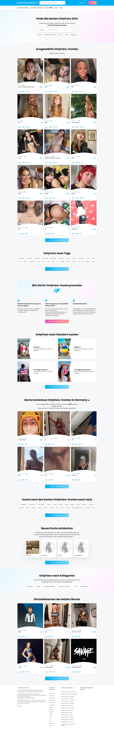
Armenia (91, 504)
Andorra (72, 504)
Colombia (65, 511)
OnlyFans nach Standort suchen (57, 387)
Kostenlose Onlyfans (22, 8)
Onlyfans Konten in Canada (67, 696)
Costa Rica (84, 511)
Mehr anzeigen (57, 269)
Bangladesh (23, 504)
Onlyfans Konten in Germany (67, 708)
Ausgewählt (30, 586)
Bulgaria (21, 511)
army (43, 261)
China (58, 511)
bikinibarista (44, 264)
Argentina (84, 504)
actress (68, 258)
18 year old (21, 258)
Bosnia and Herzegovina (77, 507)
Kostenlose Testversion (36, 8)
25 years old (45, 258)
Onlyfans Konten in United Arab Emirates (68, 725)
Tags (61, 8)
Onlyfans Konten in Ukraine (67, 698)
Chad (49, 511)
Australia (22, 507)
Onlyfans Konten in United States (68, 691)
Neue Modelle (83, 586)
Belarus (46, 507)
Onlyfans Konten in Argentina (68, 701)
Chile (54, 511)
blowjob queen (69, 264)
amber (93, 258)
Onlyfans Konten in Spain (67, 715)
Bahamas (34, 507)
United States (32, 504)
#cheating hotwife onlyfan (50, 34)
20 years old (37, 258)
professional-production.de (27, 3)
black (62, 264)
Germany (47, 8)
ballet (74, 261)
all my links (81, 258)
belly (21, 264)
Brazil (93, 507)
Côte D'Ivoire (92, 511)
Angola (78, 504)
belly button (27, 264)
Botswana (87, 507)
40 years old (53, 258)
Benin (62, 507)
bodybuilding (85, 264)
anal (20, 261)
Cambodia (27, 511)
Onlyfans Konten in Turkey (67, 722)
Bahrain (40, 507)
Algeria (66, 504)
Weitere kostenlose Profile (57, 486)
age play (74, 258)
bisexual (57, 264)
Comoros (72, 511)
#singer (66, 34)
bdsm (93, 261)
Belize (57, 507)
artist (48, 261)
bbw (83, 261)
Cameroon (42, 511)
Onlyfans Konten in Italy (66, 712)
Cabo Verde (35, 511)
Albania (61, 504)
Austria (27, 507)
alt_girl (87, 258)
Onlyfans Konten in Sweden (67, 717)
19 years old (29, 258)
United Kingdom (41, 504)
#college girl (74, 34)
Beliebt (38, 586)
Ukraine (49, 504)
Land (75, 586)
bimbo (51, 264)
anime (25, 261)
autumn (68, 261)
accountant (61, 258)
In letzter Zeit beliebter (57, 678)
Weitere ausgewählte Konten (57, 240)
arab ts (38, 261)
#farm (60, 34)
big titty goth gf (36, 264)
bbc (79, 261)
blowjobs (77, 264)
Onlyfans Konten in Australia (67, 703)
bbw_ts (88, 261)
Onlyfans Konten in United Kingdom (69, 694)
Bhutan (67, 507)
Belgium (52, 507)
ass (57, 261)
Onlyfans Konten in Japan (67, 710)
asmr (53, 261)
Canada (55, 504)
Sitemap (19, 706)
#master (39, 34)
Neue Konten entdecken (57, 562)
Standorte (81, 3)
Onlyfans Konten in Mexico (67, 719)
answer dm (31, 261)
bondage (92, 264)
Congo (77, 511)
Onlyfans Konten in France (67, 705)
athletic (62, 261)
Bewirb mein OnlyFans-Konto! (57, 321)
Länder (56, 8)
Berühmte (92, 3)
